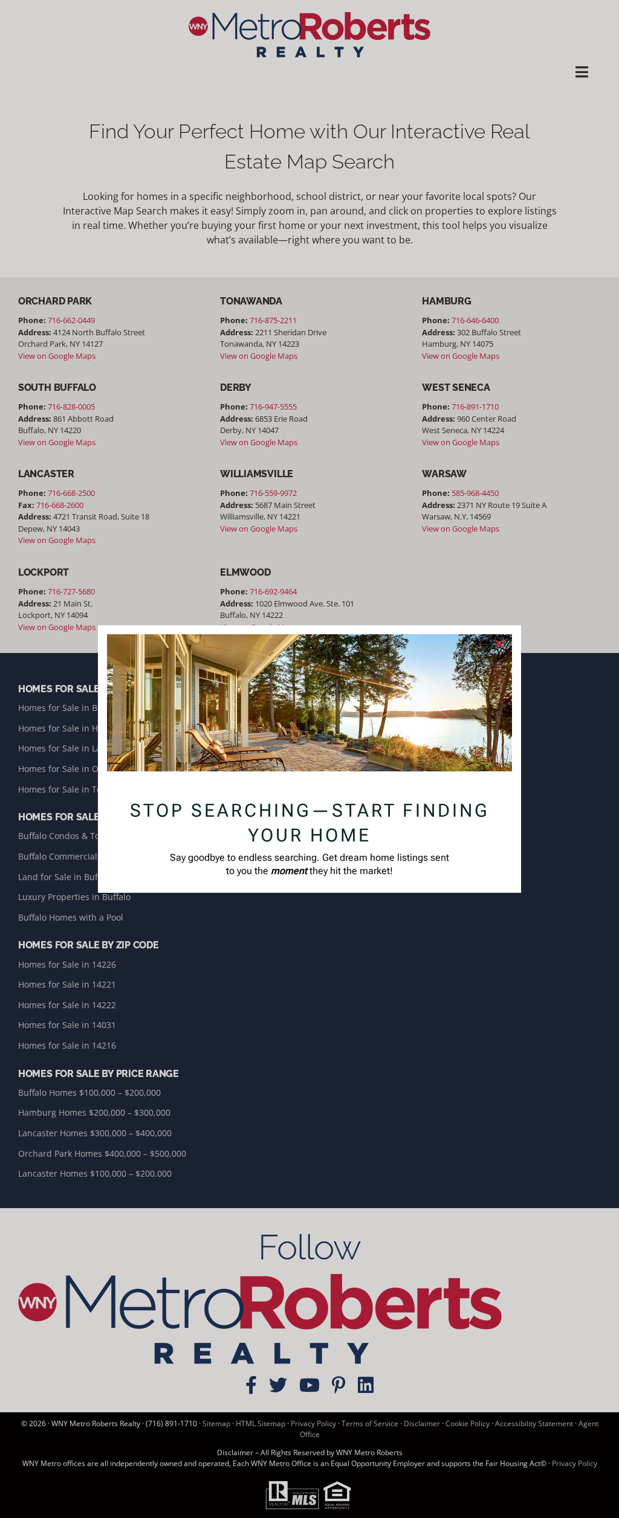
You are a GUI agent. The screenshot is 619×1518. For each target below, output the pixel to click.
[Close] (499, 644)
